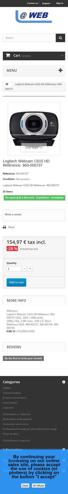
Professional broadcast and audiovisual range (30, 429)
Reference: (9, 173)
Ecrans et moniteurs (14, 397)
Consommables (12, 393)
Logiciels (8, 407)
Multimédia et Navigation (17, 419)
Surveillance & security (16, 440)
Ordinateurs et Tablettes (17, 414)
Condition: (9, 179)
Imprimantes (10, 402)
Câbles (7, 388)
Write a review (13, 214)
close (25, 485)
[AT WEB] (34, 17)
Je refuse (38, 485)
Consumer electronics (16, 424)
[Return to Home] (6, 84)
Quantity (11, 263)
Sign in (59, 3)
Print (11, 227)
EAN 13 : (12, 331)
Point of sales (11, 434)
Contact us (32, 3)
